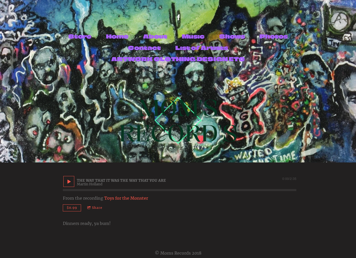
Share (97, 208)
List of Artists (201, 47)
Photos (274, 36)
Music (193, 36)
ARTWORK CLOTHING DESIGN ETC (178, 58)
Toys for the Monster (126, 198)
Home (117, 36)
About (155, 36)
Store (79, 36)
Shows (232, 36)
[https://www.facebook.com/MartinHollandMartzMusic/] (178, 17)
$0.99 (72, 208)
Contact (144, 47)
